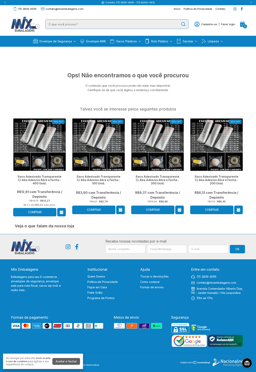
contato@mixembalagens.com (64, 8)
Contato (220, 8)
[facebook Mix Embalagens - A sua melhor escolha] (241, 9)
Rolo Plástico (159, 41)
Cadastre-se (209, 24)
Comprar (35, 212)
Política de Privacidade (198, 8)
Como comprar (150, 281)
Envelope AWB (96, 41)
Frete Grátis (95, 292)
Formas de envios (152, 287)
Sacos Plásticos (126, 41)
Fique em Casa (97, 287)
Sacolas (188, 41)
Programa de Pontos (101, 298)
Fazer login (228, 24)
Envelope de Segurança (56, 41)
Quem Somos (96, 276)
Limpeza (213, 41)
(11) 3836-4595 (27, 8)
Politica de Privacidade (102, 281)
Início (177, 8)
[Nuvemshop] (195, 363)
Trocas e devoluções (154, 276)
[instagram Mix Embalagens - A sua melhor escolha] (235, 9)
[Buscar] (183, 24)
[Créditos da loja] (228, 362)
